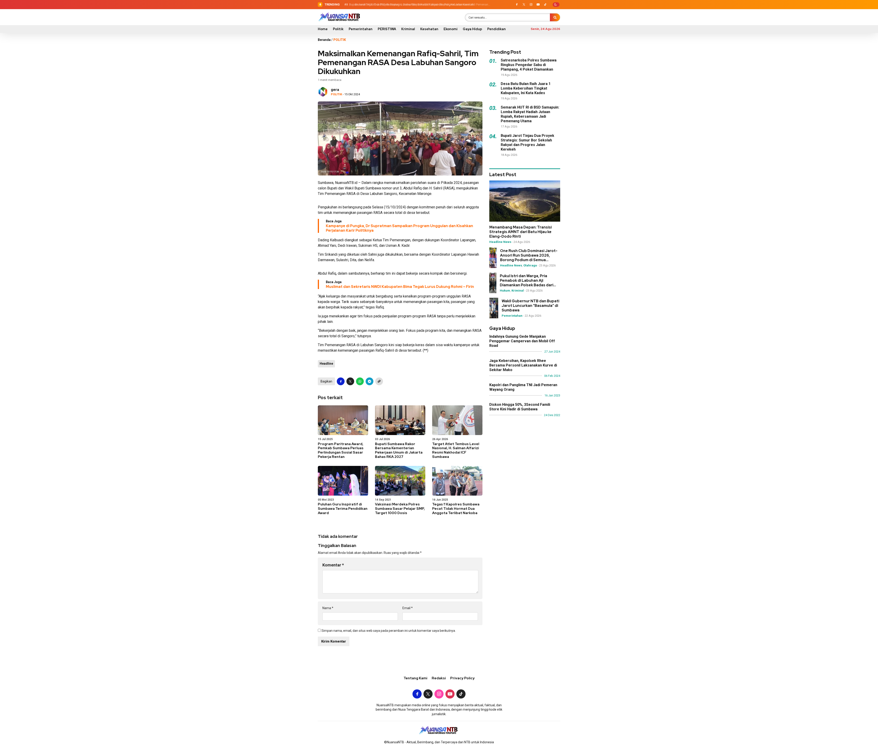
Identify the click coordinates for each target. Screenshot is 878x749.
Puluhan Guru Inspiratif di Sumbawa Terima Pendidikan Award (342, 508)
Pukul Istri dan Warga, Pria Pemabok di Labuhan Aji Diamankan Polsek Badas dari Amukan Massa (526, 280)
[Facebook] (517, 4)
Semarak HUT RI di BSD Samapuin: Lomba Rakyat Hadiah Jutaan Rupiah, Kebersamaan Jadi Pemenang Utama (530, 114)
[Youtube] (538, 4)
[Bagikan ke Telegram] (369, 381)
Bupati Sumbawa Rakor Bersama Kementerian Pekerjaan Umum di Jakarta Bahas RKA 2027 (399, 450)
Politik (338, 29)
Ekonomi (451, 29)
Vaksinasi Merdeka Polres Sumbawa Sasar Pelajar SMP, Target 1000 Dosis (400, 508)
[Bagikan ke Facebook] (341, 381)
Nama (327, 608)
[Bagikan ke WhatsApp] (360, 381)
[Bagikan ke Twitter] (350, 381)
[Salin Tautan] (379, 381)
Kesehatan (429, 29)
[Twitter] (524, 4)
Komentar (333, 565)
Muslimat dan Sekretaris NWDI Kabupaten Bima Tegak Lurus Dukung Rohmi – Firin (400, 286)
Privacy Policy (462, 678)
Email (407, 608)
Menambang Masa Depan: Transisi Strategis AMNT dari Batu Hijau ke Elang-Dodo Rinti (520, 232)
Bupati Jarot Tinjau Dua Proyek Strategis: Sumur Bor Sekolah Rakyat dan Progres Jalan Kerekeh (410, 4)
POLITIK (339, 40)
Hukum (505, 290)
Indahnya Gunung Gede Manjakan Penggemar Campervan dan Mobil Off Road (522, 341)
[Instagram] (531, 4)
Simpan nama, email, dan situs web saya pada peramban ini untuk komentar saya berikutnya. (388, 630)
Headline (326, 363)
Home (323, 29)
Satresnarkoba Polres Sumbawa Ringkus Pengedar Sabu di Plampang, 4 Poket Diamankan (529, 65)
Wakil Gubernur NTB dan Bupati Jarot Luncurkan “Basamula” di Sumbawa (530, 306)
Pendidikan (496, 29)
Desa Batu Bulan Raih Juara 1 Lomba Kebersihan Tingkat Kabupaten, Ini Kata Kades (526, 88)
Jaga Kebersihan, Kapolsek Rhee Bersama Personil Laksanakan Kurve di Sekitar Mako (523, 365)
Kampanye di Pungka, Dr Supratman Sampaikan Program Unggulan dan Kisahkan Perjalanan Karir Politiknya (399, 228)
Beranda (324, 40)
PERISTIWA (387, 29)
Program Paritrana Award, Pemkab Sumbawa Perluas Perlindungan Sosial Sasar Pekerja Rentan (341, 450)
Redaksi (439, 678)
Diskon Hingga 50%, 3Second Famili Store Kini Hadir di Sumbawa (519, 406)
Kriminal (408, 29)
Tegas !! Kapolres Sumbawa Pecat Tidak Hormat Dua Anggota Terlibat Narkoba (455, 508)
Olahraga (530, 265)
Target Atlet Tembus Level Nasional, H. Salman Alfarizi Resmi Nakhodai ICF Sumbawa (455, 450)
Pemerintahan (360, 29)
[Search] (555, 17)
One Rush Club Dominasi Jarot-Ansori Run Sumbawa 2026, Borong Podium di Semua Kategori (528, 255)
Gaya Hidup (472, 29)
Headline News (500, 242)
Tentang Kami (415, 678)
